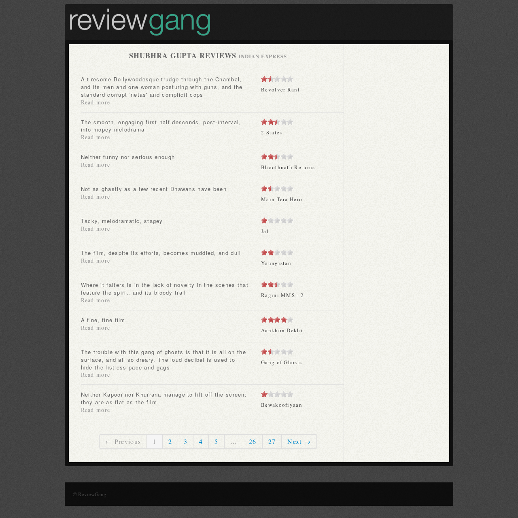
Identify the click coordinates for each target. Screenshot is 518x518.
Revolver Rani (280, 89)
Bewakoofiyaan (281, 404)
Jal (265, 231)
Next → (299, 441)
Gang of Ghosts (281, 362)
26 (253, 441)
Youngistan (276, 263)
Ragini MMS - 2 (282, 295)
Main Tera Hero (281, 199)
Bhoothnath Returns (288, 167)
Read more (95, 102)
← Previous (123, 441)
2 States (271, 132)
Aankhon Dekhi (282, 330)
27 (272, 441)
